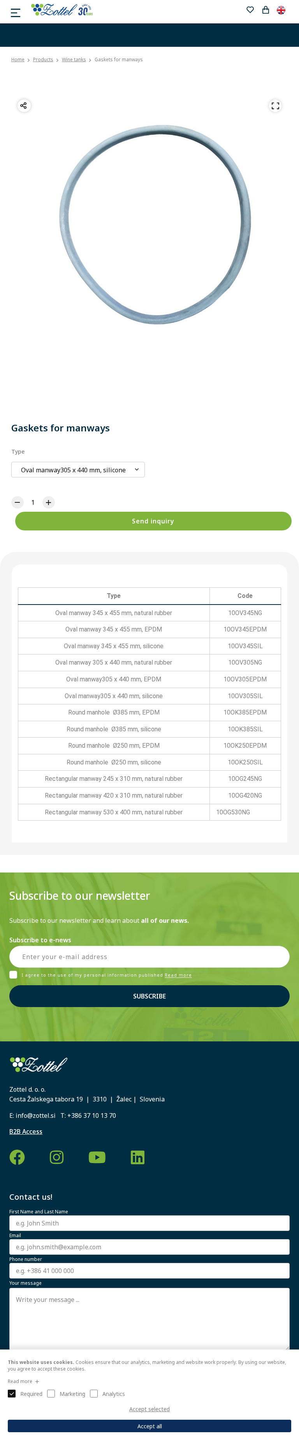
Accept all (149, 1426)
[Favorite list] (250, 10)
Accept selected (149, 1409)
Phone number (25, 1259)
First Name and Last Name (38, 1212)
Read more (178, 975)
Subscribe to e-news (40, 940)
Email (15, 1236)
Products (43, 59)
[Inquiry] (265, 10)
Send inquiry (153, 521)
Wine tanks (74, 59)
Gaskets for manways (119, 59)
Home (18, 60)
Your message (25, 1283)
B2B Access (25, 1131)
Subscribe (149, 996)
